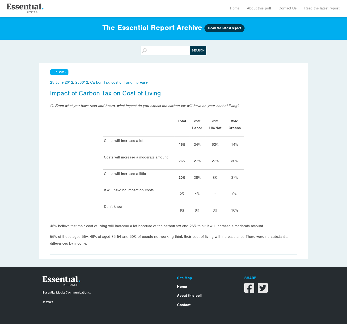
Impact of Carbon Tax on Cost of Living (105, 93)
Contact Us (288, 8)
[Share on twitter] (263, 291)
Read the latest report (321, 8)
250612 (81, 82)
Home (234, 8)
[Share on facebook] (249, 291)
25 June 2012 (61, 82)
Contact (183, 305)
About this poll (259, 8)
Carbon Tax (99, 82)
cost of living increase (129, 82)
